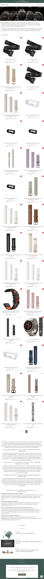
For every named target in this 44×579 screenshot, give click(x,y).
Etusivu (19, 11)
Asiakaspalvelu (22, 562)
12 (23, 431)
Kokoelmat (23, 11)
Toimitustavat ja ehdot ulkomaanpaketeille (25, 533)
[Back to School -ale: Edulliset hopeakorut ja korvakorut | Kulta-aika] (7, 543)
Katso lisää (22, 528)
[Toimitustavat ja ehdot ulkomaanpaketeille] (7, 535)
